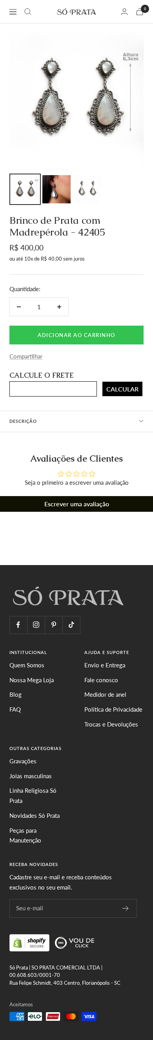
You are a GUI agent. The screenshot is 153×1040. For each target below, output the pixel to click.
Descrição (23, 421)
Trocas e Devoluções (111, 724)
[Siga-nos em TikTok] (71, 625)
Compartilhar (25, 356)
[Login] (124, 11)
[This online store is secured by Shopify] (30, 941)
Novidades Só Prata (34, 815)
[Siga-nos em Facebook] (18, 625)
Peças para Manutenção (25, 835)
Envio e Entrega (104, 665)
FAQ (15, 709)
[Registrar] (125, 908)
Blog (15, 694)
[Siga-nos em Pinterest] (53, 625)
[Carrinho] (140, 11)
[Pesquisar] (27, 11)
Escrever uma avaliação (76, 503)
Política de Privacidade (113, 709)
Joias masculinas (30, 775)
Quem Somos (26, 665)
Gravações (22, 761)
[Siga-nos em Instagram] (36, 625)
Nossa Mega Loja (31, 679)
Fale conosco (101, 679)
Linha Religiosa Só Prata (32, 795)
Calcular (122, 389)
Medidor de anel (105, 694)
